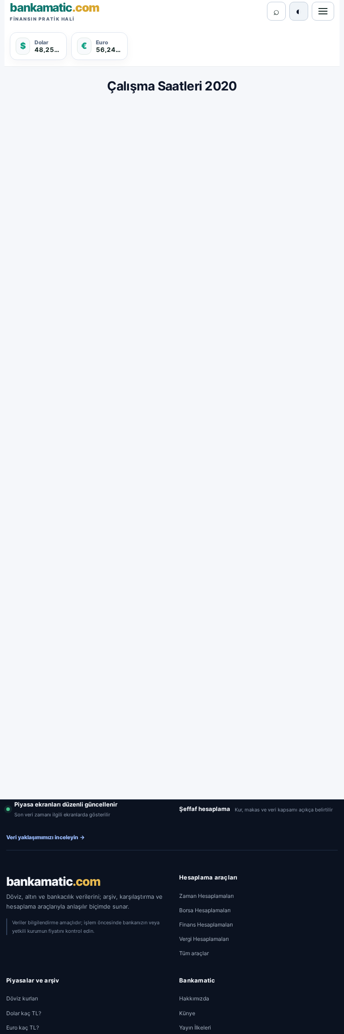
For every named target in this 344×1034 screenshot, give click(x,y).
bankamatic (53, 881)
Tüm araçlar (194, 953)
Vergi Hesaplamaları (204, 938)
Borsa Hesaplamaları (205, 910)
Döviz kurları (22, 998)
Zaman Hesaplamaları (206, 895)
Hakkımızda (194, 998)
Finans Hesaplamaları (206, 924)
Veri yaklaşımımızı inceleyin (45, 837)
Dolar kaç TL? (23, 1013)
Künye (187, 1013)
